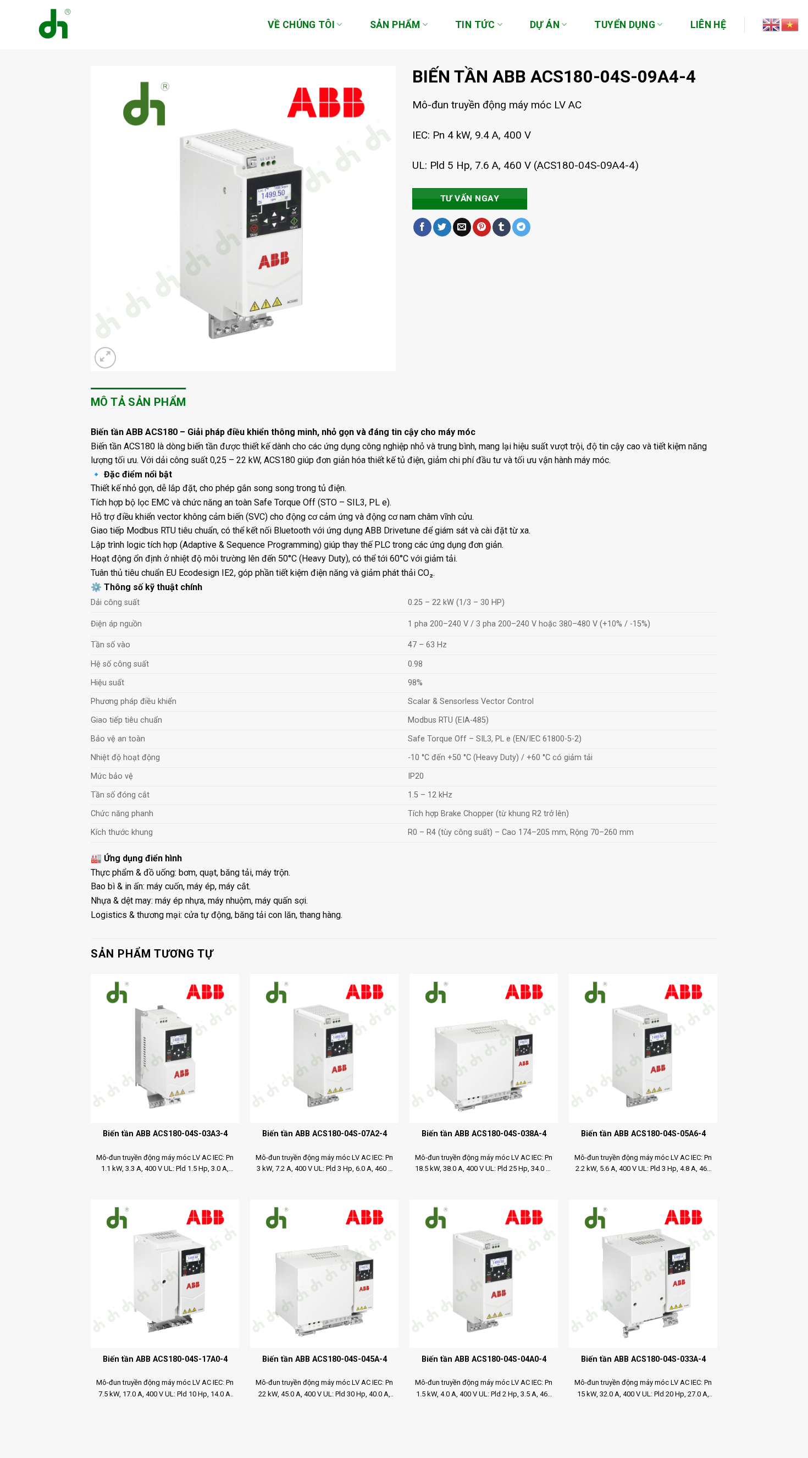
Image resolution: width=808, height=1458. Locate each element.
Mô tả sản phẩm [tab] (138, 402)
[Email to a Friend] (462, 227)
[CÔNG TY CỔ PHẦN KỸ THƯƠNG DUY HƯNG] (49, 24)
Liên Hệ (708, 24)
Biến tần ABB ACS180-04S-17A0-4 (165, 1359)
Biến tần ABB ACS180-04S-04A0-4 (484, 1359)
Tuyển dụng (624, 24)
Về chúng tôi (301, 24)
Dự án (545, 24)
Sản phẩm (395, 24)
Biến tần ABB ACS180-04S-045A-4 (324, 1359)
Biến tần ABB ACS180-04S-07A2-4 (324, 1133)
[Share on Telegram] (521, 227)
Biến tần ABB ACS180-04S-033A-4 (643, 1359)
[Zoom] (105, 357)
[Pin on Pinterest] (482, 227)
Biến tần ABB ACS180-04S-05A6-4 (643, 1133)
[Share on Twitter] (442, 227)
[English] (771, 24)
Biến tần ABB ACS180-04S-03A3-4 (165, 1133)
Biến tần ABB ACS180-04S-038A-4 (484, 1133)
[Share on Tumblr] (501, 227)
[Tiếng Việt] (790, 24)
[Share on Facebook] (422, 227)
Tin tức (475, 24)
